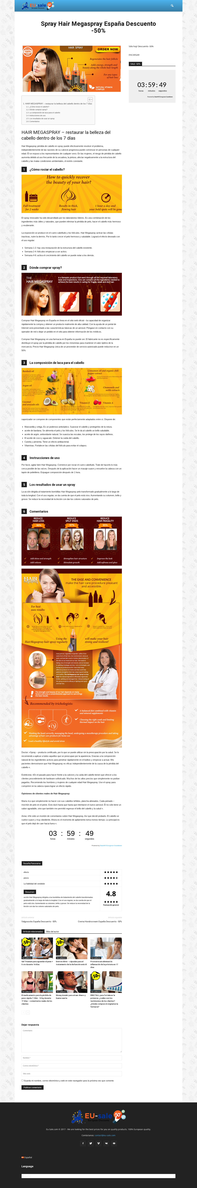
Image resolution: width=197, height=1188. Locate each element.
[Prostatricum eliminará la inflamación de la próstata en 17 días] (106, 948)
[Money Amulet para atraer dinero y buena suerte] (71, 982)
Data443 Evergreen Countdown (111, 845)
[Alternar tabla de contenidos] (89, 99)
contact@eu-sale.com (105, 1135)
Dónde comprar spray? (38, 110)
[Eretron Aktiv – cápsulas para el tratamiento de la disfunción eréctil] (71, 948)
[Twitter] (91, 1143)
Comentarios (34, 121)
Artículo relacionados (33, 931)
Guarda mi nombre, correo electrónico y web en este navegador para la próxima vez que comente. (69, 1080)
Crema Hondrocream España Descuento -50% (100, 921)
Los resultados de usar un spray (41, 119)
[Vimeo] (98, 1143)
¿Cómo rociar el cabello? (39, 107)
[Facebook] (83, 1143)
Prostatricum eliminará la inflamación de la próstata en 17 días (104, 964)
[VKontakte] (106, 1143)
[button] (172, 5)
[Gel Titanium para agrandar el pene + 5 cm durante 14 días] (37, 948)
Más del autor (52, 931)
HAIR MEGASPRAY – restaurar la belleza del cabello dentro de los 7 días (58, 104)
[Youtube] (114, 1143)
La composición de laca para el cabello (44, 113)
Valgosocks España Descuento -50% (39, 921)
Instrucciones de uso (37, 116)
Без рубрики (26, 958)
